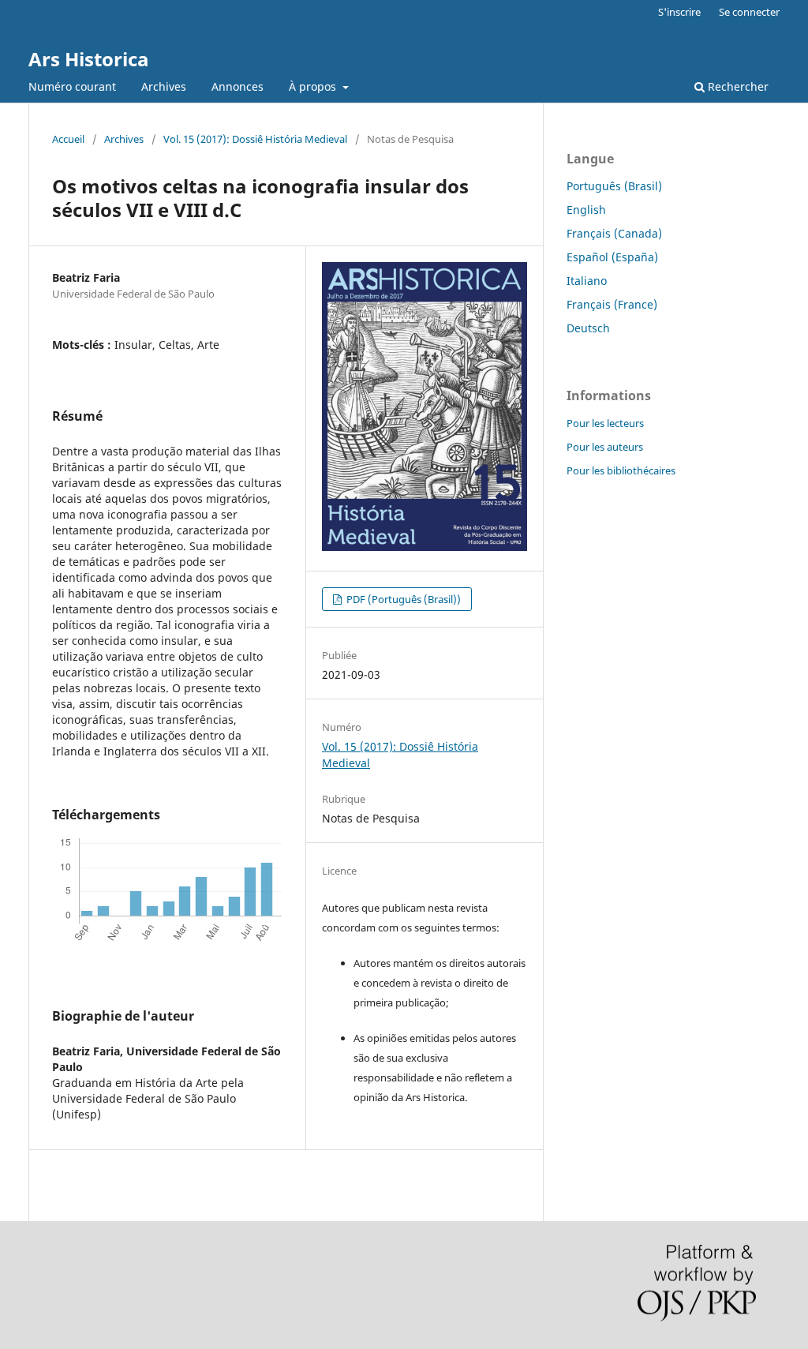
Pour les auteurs (605, 447)
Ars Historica (88, 59)
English (586, 209)
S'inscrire (679, 12)
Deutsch (588, 327)
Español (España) (612, 256)
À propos (314, 86)
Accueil (68, 139)
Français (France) (612, 304)
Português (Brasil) (614, 185)
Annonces (237, 86)
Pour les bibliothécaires (621, 470)
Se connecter (749, 12)
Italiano (587, 280)
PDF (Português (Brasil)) (402, 599)
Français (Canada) (614, 233)
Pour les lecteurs (605, 423)
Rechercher (737, 86)
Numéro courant (72, 86)
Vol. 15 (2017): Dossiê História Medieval (255, 139)
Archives (163, 86)
